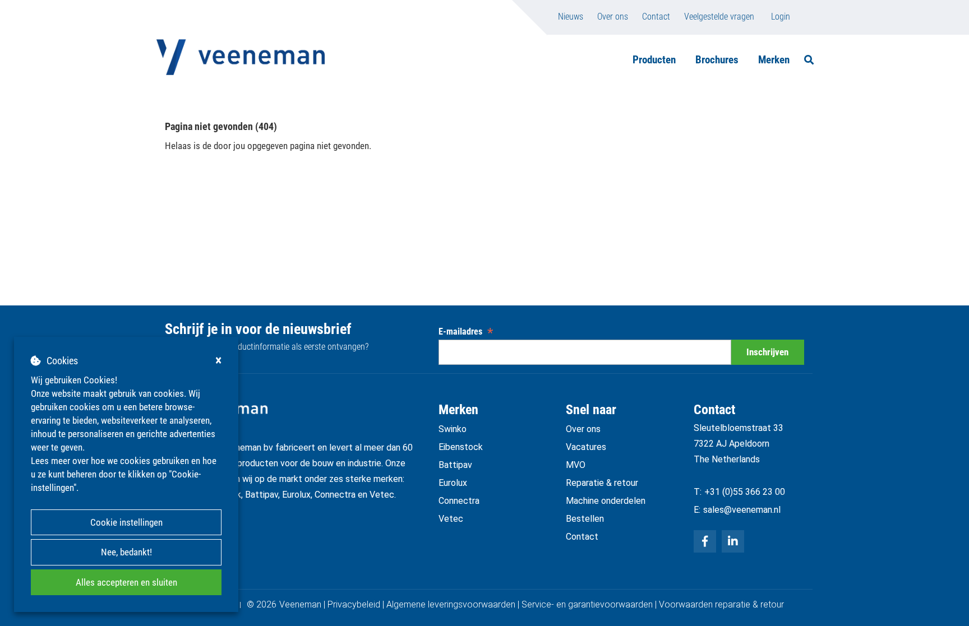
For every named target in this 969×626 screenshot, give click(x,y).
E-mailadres (466, 331)
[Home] (240, 57)
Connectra (459, 500)
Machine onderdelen (605, 500)
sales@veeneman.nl (742, 509)
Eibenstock (461, 447)
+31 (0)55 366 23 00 (744, 491)
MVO (575, 465)
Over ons (612, 16)
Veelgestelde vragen (719, 16)
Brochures (717, 59)
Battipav (455, 465)
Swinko (453, 429)
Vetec (451, 518)
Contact (656, 16)
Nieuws (570, 16)
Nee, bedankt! (126, 552)
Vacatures (586, 447)
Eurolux (453, 482)
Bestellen (585, 518)
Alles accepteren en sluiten (126, 582)
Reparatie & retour (602, 482)
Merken (774, 59)
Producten (654, 59)
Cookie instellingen (126, 522)
